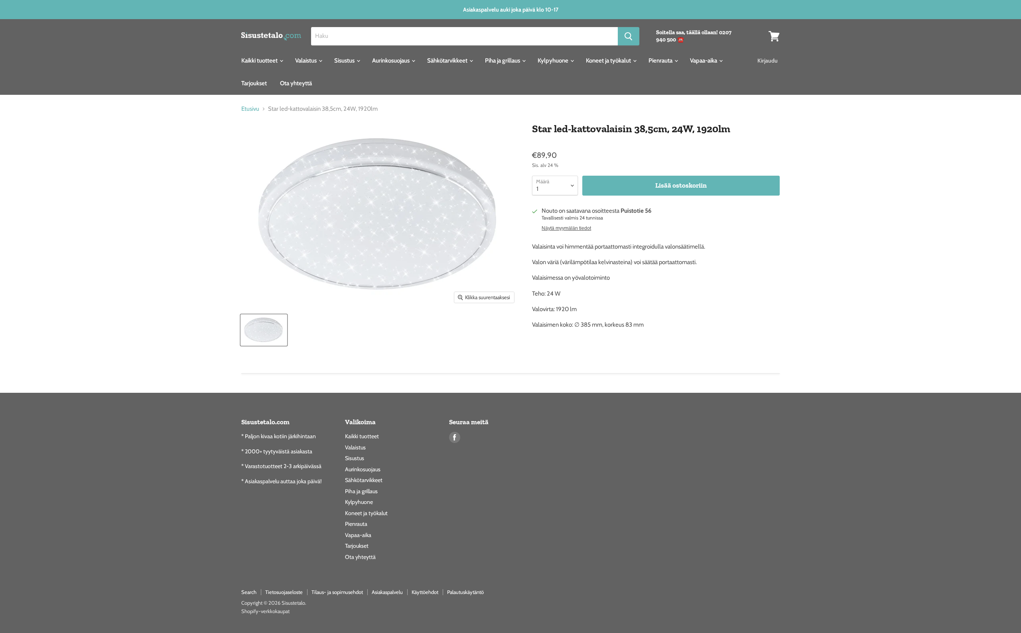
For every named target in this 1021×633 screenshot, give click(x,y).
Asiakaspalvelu (387, 592)
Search (248, 592)
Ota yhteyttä (296, 83)
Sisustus (345, 60)
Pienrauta (661, 60)
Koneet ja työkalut (609, 60)
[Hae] (628, 36)
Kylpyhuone (554, 60)
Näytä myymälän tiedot (566, 228)
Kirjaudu (767, 60)
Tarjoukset (254, 83)
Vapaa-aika (704, 60)
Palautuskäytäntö (465, 592)
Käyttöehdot (425, 592)
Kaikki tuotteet (260, 60)
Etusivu (250, 109)
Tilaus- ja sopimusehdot (337, 592)
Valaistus (306, 60)
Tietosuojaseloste (284, 592)
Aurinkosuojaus (391, 60)
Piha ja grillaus (503, 60)
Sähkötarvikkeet (448, 60)
